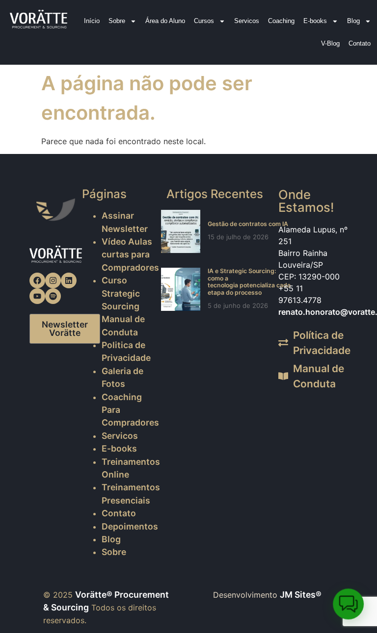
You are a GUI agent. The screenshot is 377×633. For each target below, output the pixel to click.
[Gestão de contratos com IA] (180, 231)
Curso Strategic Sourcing (121, 293)
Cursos (204, 21)
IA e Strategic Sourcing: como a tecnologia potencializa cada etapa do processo (249, 281)
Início (92, 21)
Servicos (246, 21)
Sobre (116, 21)
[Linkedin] (69, 280)
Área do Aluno (165, 21)
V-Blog (330, 43)
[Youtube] (37, 296)
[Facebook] (37, 280)
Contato (360, 43)
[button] (348, 604)
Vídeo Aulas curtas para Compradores (130, 254)
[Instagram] (53, 280)
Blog (353, 21)
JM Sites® (301, 594)
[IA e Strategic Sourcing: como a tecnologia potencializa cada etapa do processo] (180, 289)
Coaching (281, 21)
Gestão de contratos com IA (248, 224)
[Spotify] (53, 296)
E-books (315, 21)
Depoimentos (130, 526)
